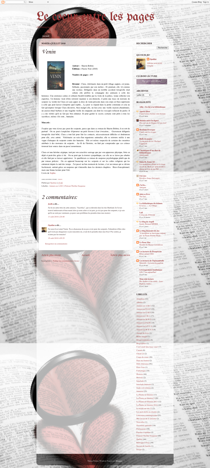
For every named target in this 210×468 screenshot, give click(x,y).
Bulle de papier (145, 138)
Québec (139, 439)
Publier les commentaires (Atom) (66, 261)
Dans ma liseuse (142, 360)
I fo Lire (142, 175)
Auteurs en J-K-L (143, 316)
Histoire (139, 374)
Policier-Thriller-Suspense (75, 186)
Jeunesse (139, 391)
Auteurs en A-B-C (56, 186)
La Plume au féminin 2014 (146, 405)
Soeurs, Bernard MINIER (148, 224)
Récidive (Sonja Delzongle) (149, 178)
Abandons (140, 299)
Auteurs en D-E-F (143, 309)
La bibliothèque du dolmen (150, 203)
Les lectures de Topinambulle (151, 260)
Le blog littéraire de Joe (149, 230)
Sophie (53, 172)
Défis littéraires (142, 363)
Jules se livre (144, 194)
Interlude (140, 381)
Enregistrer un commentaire (56, 243)
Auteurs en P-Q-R (143, 322)
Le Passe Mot (144, 242)
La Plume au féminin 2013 (146, 401)
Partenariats (141, 429)
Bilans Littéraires (143, 340)
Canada (139, 350)
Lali (141, 212)
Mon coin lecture (146, 279)
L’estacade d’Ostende (147, 214)
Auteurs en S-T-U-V (144, 326)
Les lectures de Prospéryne (150, 251)
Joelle (50, 203)
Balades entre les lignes (149, 120)
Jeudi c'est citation (143, 387)
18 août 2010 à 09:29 (56, 238)
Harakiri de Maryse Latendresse (151, 244)
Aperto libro (144, 111)
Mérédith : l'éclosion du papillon (151, 263)
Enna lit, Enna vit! (147, 161)
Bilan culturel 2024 (146, 254)
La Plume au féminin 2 (145, 398)
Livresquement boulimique (150, 269)
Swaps (139, 449)
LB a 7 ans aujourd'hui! (147, 272)
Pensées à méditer (143, 432)
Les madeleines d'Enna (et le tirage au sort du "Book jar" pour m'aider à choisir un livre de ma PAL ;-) (152, 166)
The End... (143, 196)
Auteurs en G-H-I (143, 312)
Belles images (141, 336)
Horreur (139, 377)
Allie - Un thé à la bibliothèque (152, 107)
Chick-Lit (140, 353)
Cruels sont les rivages (147, 132)
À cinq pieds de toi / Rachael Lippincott (150, 142)
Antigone (142, 187)
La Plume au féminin (144, 394)
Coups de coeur (142, 357)
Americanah (143, 155)
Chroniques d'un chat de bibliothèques (149, 151)
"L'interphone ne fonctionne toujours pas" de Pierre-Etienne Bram (152, 234)
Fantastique (141, 370)
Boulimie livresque (147, 129)
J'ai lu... (142, 185)
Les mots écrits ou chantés (146, 412)
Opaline (51, 225)
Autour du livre (142, 333)
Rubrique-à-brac (143, 442)
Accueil (45, 35)
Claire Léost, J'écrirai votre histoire (152, 113)
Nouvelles (140, 422)
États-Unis (140, 367)
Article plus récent (51, 255)
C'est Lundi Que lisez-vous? (147, 346)
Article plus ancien (120, 255)
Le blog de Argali (146, 221)
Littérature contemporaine (146, 415)
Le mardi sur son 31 (144, 408)
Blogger (119, 461)
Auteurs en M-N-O (143, 319)
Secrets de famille (143, 446)
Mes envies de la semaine (146, 418)
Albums (139, 302)
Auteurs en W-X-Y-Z (144, 329)
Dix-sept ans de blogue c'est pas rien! (152, 123)
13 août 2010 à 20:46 (56, 216)
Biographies (141, 343)
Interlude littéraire (143, 384)
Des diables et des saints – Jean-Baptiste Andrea (151, 282)
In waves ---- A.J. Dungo (148, 205)
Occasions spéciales (144, 425)
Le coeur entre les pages (95, 17)
